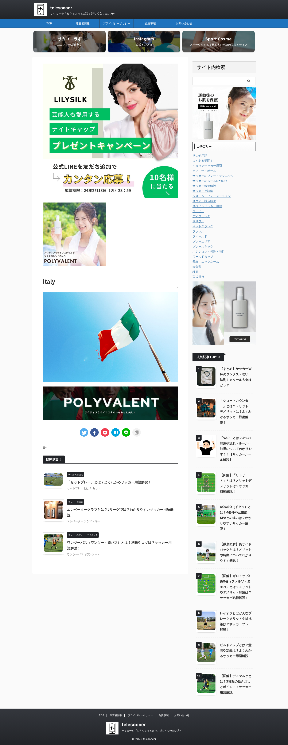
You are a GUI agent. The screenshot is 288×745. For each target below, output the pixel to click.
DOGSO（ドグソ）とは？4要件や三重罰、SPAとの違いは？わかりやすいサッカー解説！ (236, 518)
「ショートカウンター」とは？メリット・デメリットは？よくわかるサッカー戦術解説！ (236, 411)
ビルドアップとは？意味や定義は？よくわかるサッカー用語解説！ (236, 650)
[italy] (115, 432)
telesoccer (61, 7)
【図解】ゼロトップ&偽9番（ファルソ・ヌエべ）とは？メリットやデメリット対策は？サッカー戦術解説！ (236, 587)
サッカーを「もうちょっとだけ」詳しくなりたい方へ (152, 730)
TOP (49, 23)
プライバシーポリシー (116, 23)
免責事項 (150, 23)
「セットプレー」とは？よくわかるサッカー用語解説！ (109, 482)
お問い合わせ (184, 23)
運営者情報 (83, 23)
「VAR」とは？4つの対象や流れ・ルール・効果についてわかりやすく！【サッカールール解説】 (236, 449)
